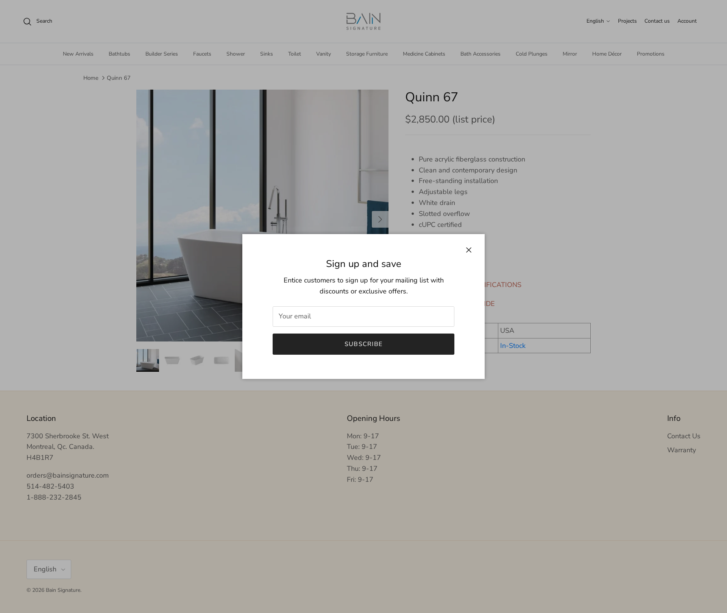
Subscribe (364, 344)
